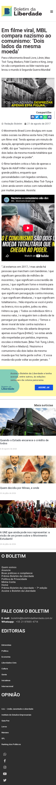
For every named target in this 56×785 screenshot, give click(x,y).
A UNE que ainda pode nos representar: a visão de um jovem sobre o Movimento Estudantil (25, 535)
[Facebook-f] (4, 761)
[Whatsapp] (4, 754)
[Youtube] (4, 774)
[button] (33, 117)
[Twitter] (4, 780)
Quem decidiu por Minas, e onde (19, 487)
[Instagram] (4, 767)
